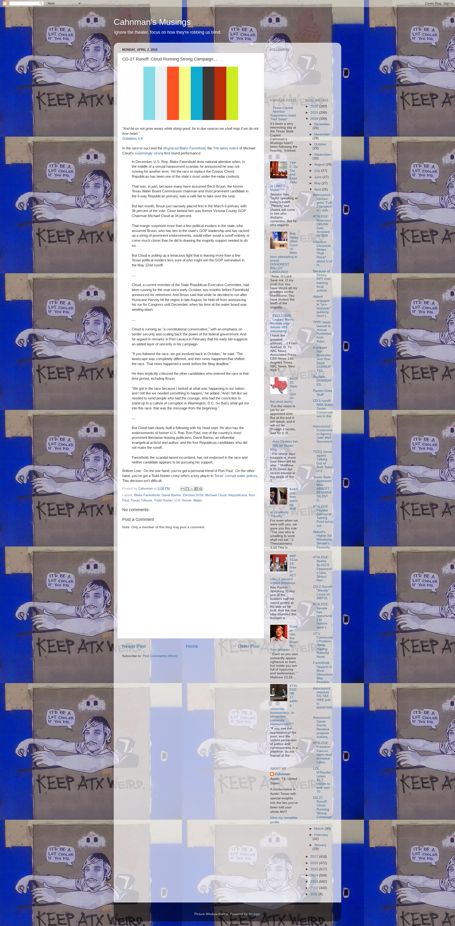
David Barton (171, 495)
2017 (314, 856)
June (318, 177)
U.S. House (182, 500)
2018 (314, 118)
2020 (314, 106)
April (318, 189)
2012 (314, 888)
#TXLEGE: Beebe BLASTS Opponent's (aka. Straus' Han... (322, 569)
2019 (314, 112)
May (318, 183)
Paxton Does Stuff (322, 392)
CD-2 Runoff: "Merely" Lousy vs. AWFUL (323, 592)
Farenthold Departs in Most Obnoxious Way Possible (323, 672)
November (322, 134)
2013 (314, 881)
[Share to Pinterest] (200, 488)
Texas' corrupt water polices (235, 476)
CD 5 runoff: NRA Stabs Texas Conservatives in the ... (323, 410)
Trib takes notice (225, 148)
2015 (314, 869)
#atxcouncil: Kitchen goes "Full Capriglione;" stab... (322, 202)
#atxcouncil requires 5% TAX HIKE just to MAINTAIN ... (322, 700)
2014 (314, 875)
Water (197, 500)
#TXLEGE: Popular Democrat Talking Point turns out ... (323, 516)
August (320, 164)
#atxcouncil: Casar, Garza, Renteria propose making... (322, 727)
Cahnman (282, 774)
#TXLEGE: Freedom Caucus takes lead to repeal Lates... (322, 752)
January (320, 845)
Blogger (254, 914)
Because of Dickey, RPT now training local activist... (321, 280)
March (319, 828)
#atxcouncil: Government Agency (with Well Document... (322, 436)
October (320, 144)
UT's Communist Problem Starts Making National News (323, 645)
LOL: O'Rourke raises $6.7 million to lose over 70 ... (322, 780)
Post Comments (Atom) (160, 656)
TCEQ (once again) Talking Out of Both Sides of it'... (323, 461)
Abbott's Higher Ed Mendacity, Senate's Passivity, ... (323, 541)
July (317, 170)
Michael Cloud (216, 495)
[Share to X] (191, 488)
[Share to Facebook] (196, 488)
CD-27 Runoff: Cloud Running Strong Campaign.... (322, 809)
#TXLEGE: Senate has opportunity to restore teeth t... (322, 615)
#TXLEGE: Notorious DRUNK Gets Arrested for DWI (322, 226)
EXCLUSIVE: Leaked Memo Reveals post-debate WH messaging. (282, 323)
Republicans (237, 495)
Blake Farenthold (147, 495)
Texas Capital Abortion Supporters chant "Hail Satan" (283, 113)
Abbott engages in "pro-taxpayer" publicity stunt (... (322, 306)
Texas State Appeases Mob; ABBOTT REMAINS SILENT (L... (322, 488)
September (322, 154)
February (321, 835)
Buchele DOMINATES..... (322, 380)
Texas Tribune (141, 500)
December (322, 124)
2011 (314, 894)
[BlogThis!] (187, 488)
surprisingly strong (149, 153)
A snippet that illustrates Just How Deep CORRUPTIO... (322, 359)
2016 (314, 863)
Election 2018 (193, 495)
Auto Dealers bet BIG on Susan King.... (284, 445)
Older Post (248, 646)
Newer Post (134, 646)
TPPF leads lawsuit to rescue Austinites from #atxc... (322, 331)
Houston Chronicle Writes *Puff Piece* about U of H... (322, 253)
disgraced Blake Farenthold (184, 148)
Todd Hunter (163, 500)
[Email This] (182, 488)
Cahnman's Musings (152, 22)
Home (192, 646)
